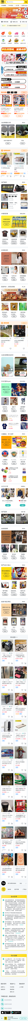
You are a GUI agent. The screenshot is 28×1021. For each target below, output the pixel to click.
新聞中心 (3, 987)
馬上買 (23, 286)
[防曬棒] (20, 80)
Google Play (16, 1012)
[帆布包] (7, 86)
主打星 (17, 5)
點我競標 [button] (5, 243)
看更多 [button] (6, 260)
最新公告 (12, 991)
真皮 (21, 883)
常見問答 (12, 987)
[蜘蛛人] (7, 74)
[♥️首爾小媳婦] (23, 497)
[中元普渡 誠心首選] (14, 13)
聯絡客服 (12, 989)
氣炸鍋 (9, 889)
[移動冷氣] (7, 68)
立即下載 (23, 1018)
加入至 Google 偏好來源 (25, 12)
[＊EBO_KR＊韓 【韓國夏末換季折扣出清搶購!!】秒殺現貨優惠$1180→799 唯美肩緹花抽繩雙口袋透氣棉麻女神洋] (12, 495)
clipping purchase (10, 176)
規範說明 (18, 933)
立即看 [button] (6, 224)
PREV (1, 135)
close (2, 1018)
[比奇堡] (20, 68)
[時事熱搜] (7, 55)
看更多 (23, 122)
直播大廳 (23, 511)
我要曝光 (24, 92)
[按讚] (11, 369)
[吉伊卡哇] (20, 74)
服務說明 (3, 989)
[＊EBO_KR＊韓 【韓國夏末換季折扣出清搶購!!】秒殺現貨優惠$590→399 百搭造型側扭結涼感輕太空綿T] (12, 490)
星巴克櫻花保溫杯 (12, 883)
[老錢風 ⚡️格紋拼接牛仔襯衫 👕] (20, 492)
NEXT (27, 135)
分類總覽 (3, 5)
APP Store (6, 1012)
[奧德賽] (20, 86)
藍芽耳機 (16, 889)
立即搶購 (6, 116)
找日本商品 (22, 381)
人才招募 (21, 987)
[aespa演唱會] (7, 80)
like (7, 176)
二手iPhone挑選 (11, 25)
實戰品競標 (22, 213)
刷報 (3, 883)
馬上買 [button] (5, 316)
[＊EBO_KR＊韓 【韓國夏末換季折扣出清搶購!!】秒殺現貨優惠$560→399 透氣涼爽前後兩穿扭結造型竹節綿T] (5, 492)
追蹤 (8, 505)
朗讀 (25, 8)
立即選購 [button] (5, 594)
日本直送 (10, 5)
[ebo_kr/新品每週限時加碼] (8, 497)
